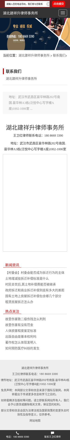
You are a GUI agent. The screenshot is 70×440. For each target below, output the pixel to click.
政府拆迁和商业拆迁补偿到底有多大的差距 (34, 290)
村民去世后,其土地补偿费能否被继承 (30, 284)
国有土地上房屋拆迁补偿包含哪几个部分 (33, 296)
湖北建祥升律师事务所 (20, 12)
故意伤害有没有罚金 (19, 324)
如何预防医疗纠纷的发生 (22, 348)
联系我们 (59, 55)
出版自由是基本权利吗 (20, 336)
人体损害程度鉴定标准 (20, 330)
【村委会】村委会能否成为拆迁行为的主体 (34, 272)
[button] (17, 435)
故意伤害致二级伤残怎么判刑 (25, 319)
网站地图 (35, 420)
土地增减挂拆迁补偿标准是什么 (27, 278)
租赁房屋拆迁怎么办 (19, 302)
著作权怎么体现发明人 (20, 342)
